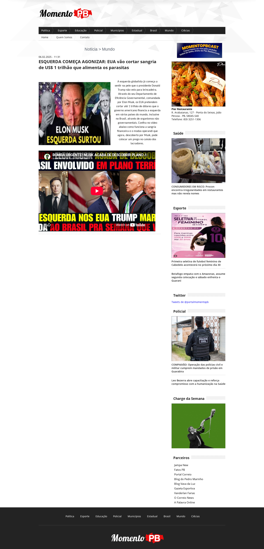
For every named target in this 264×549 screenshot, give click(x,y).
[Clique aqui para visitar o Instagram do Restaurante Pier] (199, 105)
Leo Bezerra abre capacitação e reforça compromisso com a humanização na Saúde (198, 382)
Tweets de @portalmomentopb (190, 302)
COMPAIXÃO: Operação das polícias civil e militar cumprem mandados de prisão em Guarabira (197, 368)
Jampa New (181, 465)
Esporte (62, 30)
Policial (98, 30)
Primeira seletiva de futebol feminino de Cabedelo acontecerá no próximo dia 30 (196, 263)
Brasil (153, 30)
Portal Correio (182, 474)
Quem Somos (64, 37)
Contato (84, 37)
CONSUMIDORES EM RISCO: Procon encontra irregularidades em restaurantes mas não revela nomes (197, 190)
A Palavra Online (184, 502)
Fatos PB (179, 469)
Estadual (137, 30)
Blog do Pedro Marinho (188, 479)
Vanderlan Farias (184, 493)
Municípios (117, 30)
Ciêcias (185, 30)
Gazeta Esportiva (184, 488)
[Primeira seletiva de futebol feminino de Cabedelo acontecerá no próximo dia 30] (198, 235)
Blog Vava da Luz (184, 483)
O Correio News (184, 497)
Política (45, 30)
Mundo (169, 30)
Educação (80, 30)
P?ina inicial (66, 13)
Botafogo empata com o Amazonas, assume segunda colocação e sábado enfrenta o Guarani (198, 277)
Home (44, 37)
